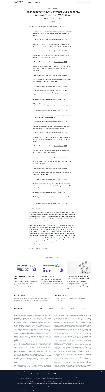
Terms (61, 308)
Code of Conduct (43, 311)
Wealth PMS (37, 2)
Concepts (52, 21)
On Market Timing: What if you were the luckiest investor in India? (78, 277)
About (40, 308)
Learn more (29, 300)
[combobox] (83, 2)
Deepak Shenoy (48, 18)
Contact (83, 308)
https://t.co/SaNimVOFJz (48, 117)
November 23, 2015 (61, 40)
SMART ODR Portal (85, 311)
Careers (51, 308)
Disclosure (51, 311)
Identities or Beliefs (47, 276)
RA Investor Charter (64, 311)
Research (29, 2)
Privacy (72, 308)
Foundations (52, 8)
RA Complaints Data (75, 311)
